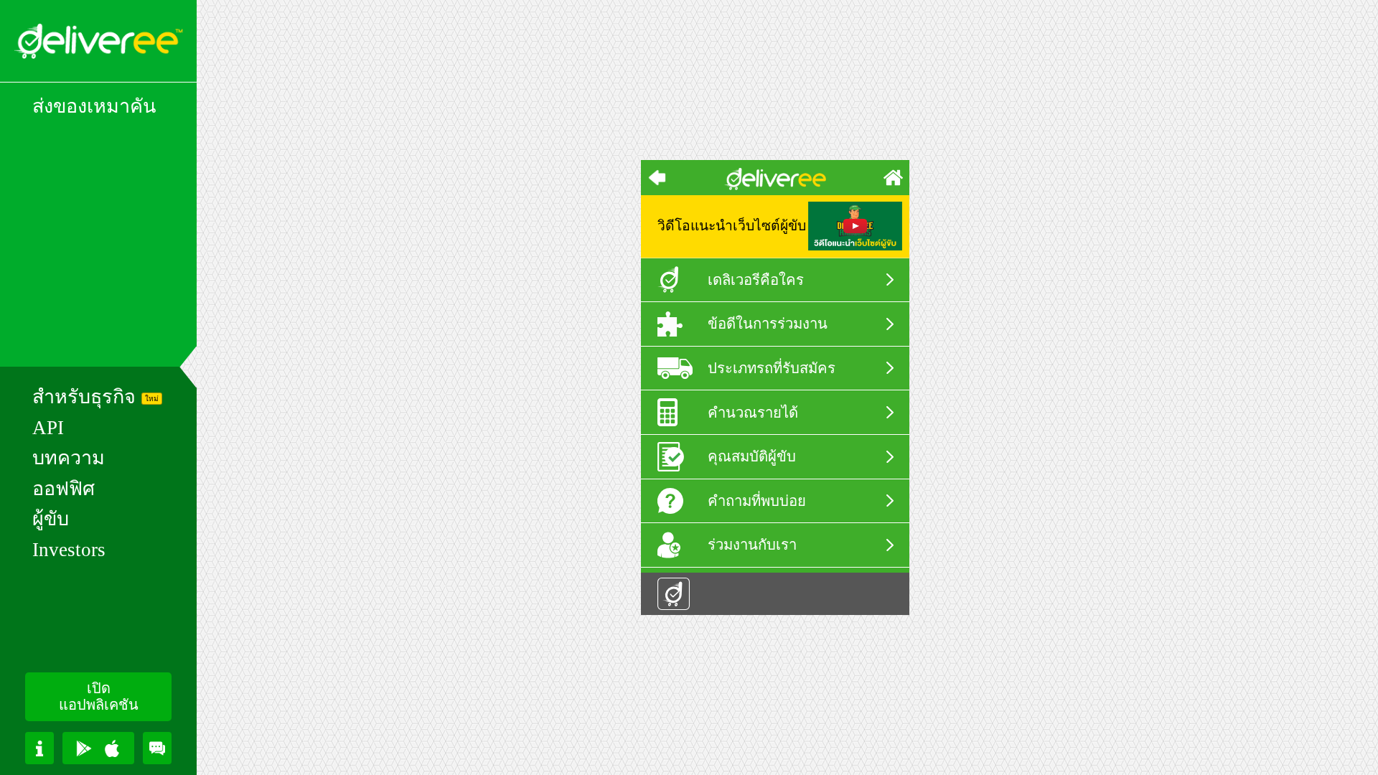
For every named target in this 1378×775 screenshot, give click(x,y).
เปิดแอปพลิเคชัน (99, 696)
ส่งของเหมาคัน (94, 107)
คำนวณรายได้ (753, 413)
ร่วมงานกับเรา (752, 545)
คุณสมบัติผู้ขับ (752, 456)
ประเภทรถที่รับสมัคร (771, 368)
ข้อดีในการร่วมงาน (768, 324)
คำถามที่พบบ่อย (757, 501)
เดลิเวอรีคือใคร (756, 280)
